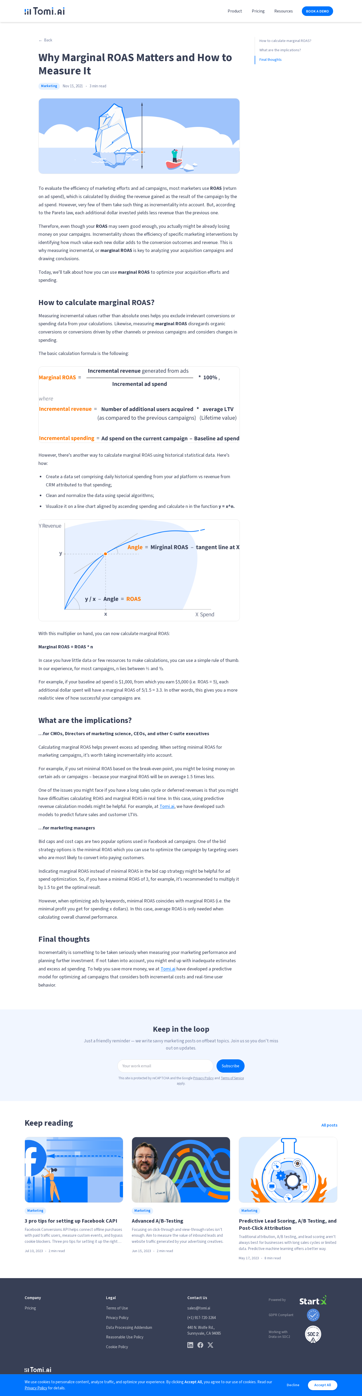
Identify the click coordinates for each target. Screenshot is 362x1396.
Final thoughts (270, 59)
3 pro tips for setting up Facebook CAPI (71, 1221)
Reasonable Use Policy (124, 1337)
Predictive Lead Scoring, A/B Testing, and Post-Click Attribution (288, 1224)
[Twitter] (210, 1345)
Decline (293, 1385)
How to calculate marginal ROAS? (285, 41)
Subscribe (230, 1066)
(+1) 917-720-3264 (201, 1318)
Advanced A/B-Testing (157, 1221)
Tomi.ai (167, 806)
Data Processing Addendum (129, 1327)
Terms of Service (232, 1078)
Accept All (322, 1385)
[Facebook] (200, 1345)
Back (45, 40)
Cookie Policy (117, 1347)
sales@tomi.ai (198, 1308)
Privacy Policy (203, 1078)
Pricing (258, 11)
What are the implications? (280, 50)
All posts (329, 1125)
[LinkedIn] (190, 1345)
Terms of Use (117, 1308)
